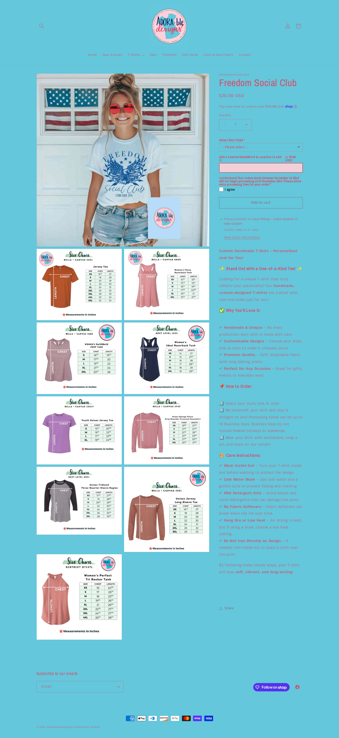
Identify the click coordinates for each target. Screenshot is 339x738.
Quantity (225, 115)
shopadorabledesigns (60, 727)
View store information (242, 237)
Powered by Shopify (87, 727)
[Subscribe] (118, 686)
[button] (41, 26)
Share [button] (229, 608)
